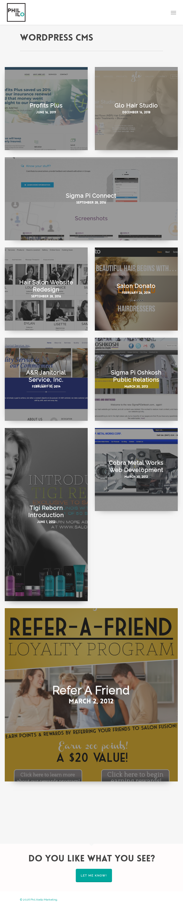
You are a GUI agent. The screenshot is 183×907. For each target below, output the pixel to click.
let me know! (94, 875)
